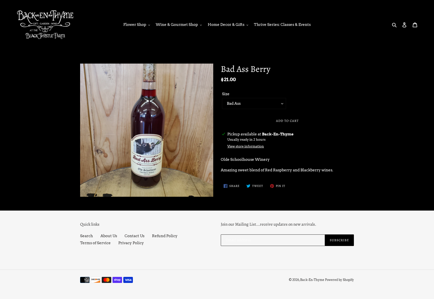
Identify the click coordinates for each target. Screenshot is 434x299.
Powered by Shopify (339, 280)
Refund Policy (165, 236)
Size (226, 94)
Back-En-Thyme (312, 280)
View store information (245, 146)
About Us (108, 236)
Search (86, 236)
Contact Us (134, 236)
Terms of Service (95, 243)
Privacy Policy (131, 243)
